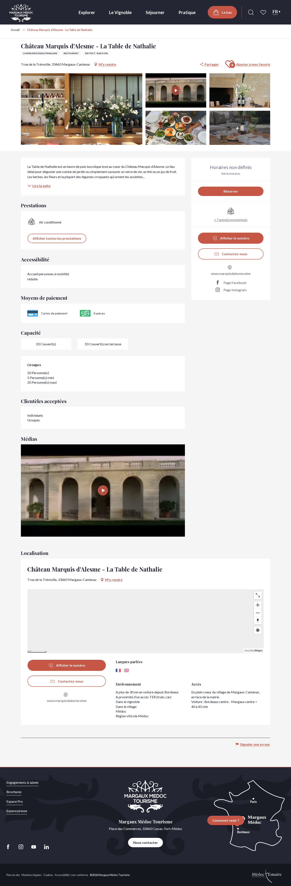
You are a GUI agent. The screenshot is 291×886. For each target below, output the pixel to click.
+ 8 (240, 127)
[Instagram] (21, 847)
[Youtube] (34, 847)
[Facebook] (9, 847)
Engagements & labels (22, 782)
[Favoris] (263, 12)
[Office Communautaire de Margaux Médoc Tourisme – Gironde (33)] (21, 13)
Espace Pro (14, 801)
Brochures (14, 792)
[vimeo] (103, 490)
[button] (251, 12)
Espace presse (16, 811)
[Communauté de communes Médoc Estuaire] (267, 874)
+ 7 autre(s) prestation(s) (230, 220)
